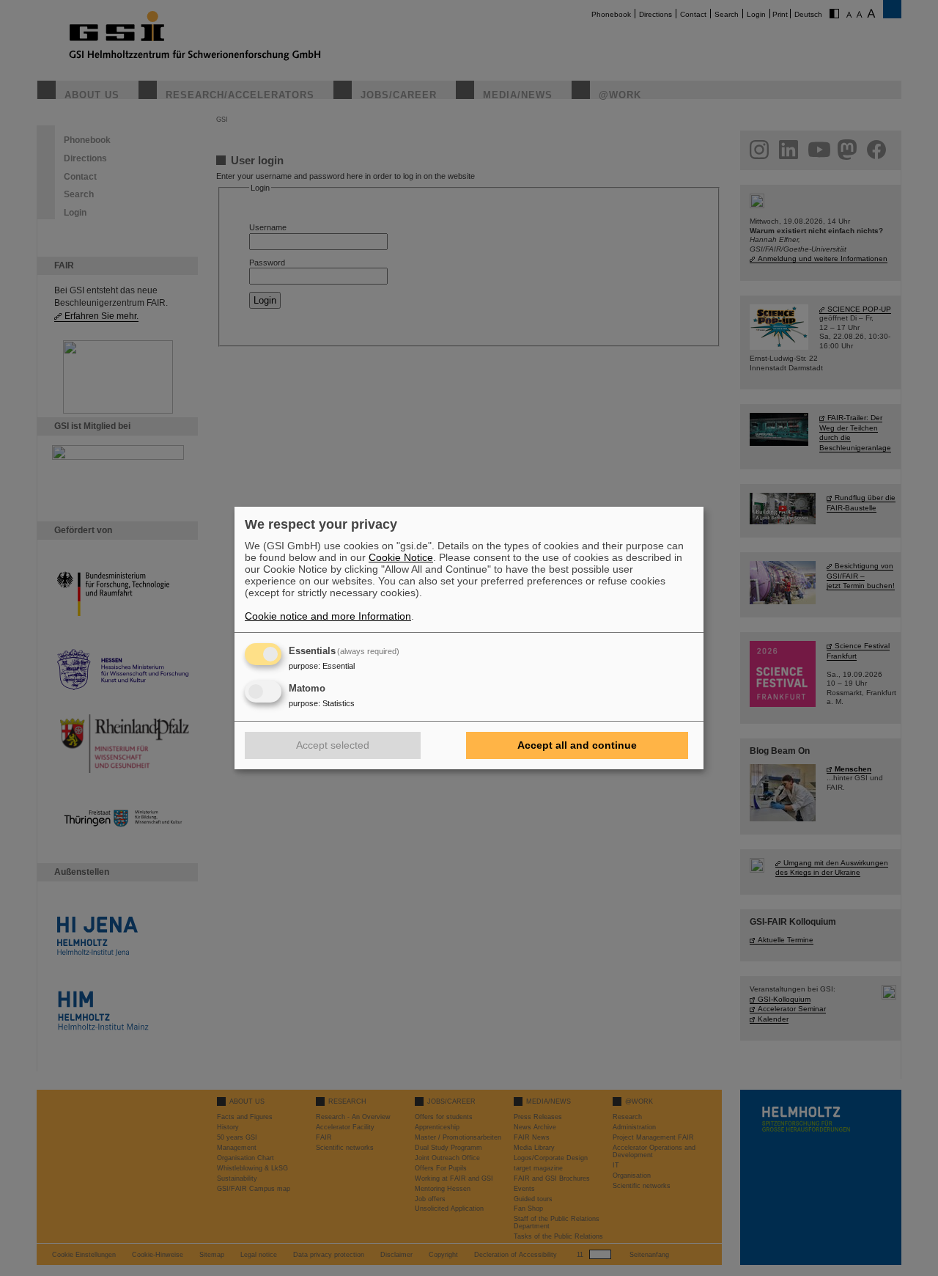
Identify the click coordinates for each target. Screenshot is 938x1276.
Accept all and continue (577, 745)
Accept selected (332, 745)
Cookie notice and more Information (328, 616)
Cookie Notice (401, 557)
